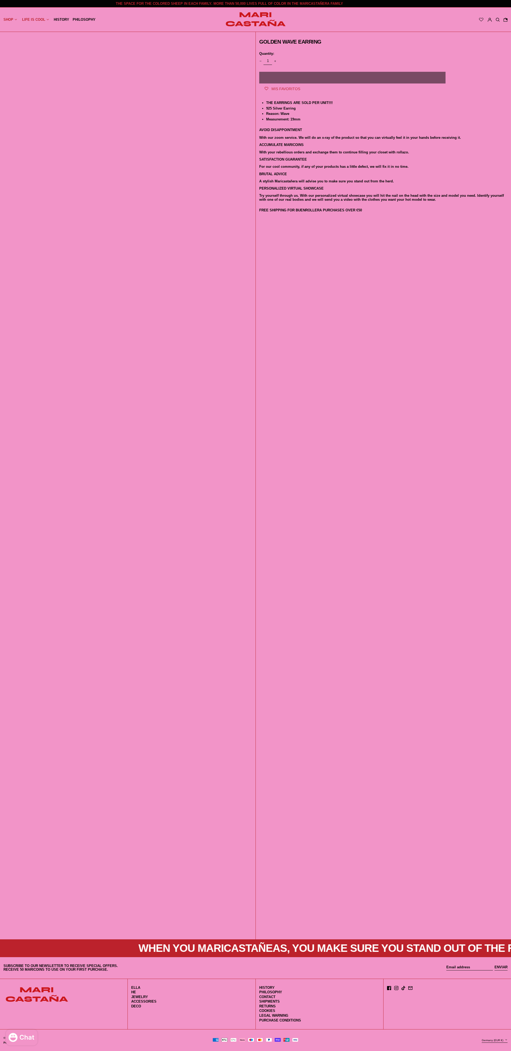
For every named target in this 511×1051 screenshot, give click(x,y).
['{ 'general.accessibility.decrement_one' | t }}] (260, 61)
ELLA (135, 988)
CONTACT (267, 997)
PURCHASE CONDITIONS (280, 1020)
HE (133, 992)
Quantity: (266, 54)
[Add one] (275, 61)
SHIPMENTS (269, 1001)
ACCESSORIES (143, 1001)
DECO (136, 1006)
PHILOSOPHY (270, 992)
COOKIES (267, 1011)
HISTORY (267, 988)
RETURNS (267, 1006)
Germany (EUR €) (493, 1040)
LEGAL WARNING (273, 1015)
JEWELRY (139, 997)
